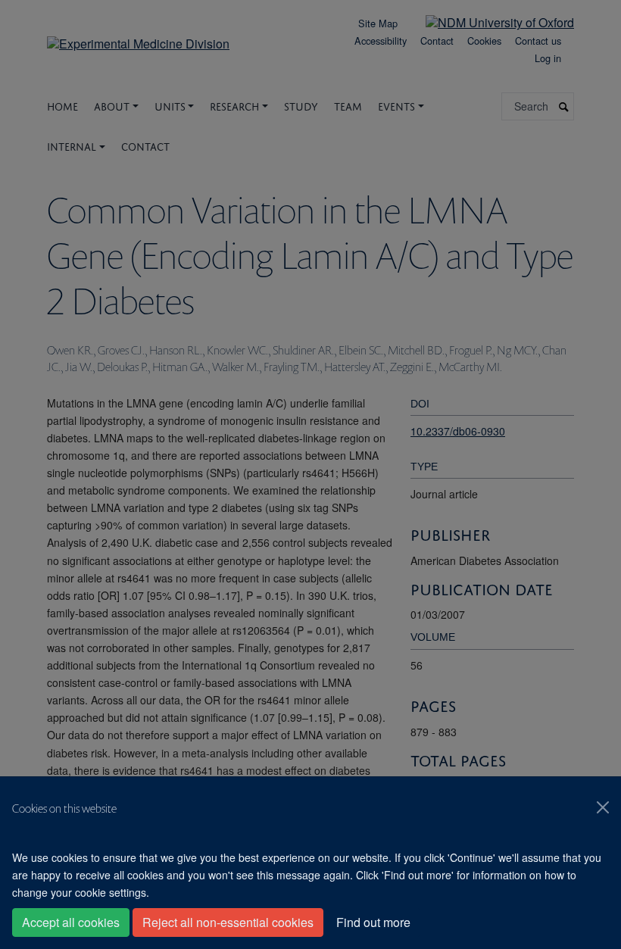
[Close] (603, 807)
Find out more (373, 922)
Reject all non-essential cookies (228, 922)
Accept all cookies (71, 922)
